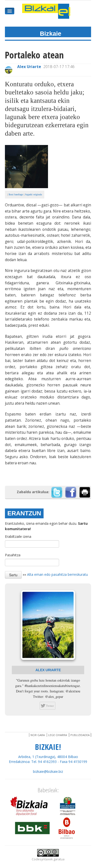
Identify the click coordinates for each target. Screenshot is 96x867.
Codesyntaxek (42, 859)
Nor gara (38, 735)
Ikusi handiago (16, 194)
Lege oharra (57, 735)
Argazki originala (33, 194)
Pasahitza (12, 555)
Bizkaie (50, 33)
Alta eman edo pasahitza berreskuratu (57, 574)
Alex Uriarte (29, 66)
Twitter (50, 705)
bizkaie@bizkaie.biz (48, 771)
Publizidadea (80, 735)
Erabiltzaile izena (18, 536)
